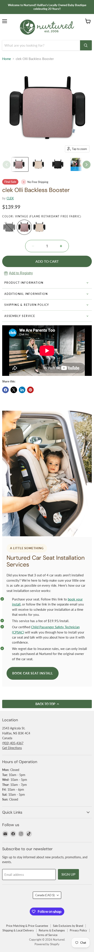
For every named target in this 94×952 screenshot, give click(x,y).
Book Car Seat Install (32, 673)
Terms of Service (47, 935)
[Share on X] (13, 390)
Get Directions (12, 748)
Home (6, 59)
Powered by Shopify (47, 944)
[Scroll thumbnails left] (6, 165)
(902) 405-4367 (12, 743)
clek (10, 198)
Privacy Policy (78, 930)
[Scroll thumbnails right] (87, 165)
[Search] (86, 45)
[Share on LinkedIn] (22, 390)
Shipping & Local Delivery (18, 930)
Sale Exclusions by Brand (68, 925)
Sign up (68, 874)
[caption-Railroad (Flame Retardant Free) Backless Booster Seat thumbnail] (59, 164)
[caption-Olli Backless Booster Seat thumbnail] (78, 164)
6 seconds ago (21, 273)
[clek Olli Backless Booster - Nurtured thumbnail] (20, 164)
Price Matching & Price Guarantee (27, 925)
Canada (45, 895)
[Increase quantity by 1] (61, 246)
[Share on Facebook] (5, 390)
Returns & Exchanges (52, 930)
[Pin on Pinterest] (30, 390)
